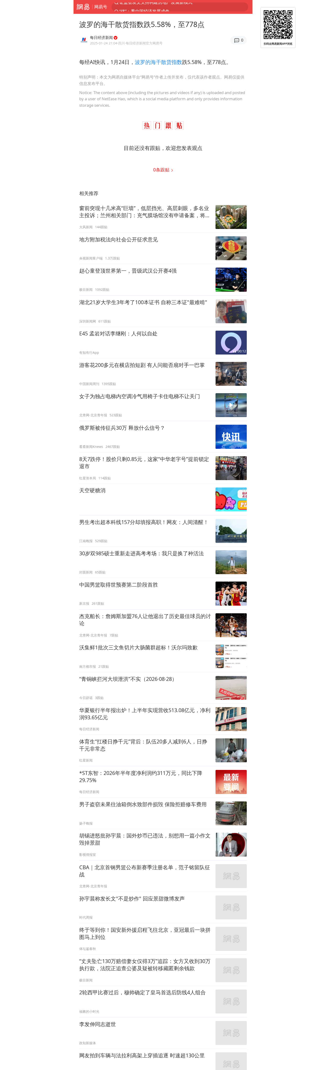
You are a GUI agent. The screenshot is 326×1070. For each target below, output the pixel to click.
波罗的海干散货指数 (158, 61)
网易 (83, 7)
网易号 (100, 7)
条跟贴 (162, 169)
